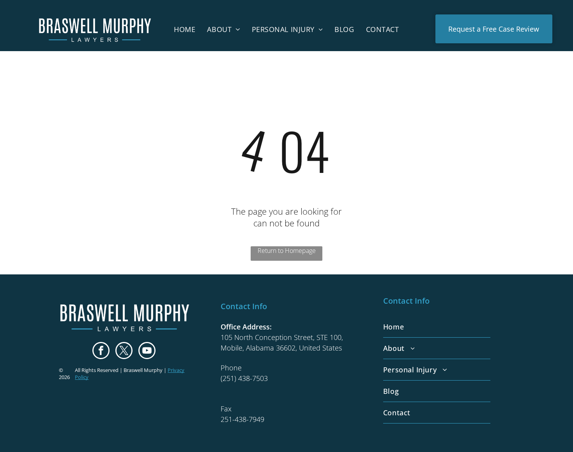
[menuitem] (184, 29)
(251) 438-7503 (244, 378)
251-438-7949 (242, 419)
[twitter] (124, 351)
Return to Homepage (287, 250)
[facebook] (101, 351)
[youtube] (147, 351)
